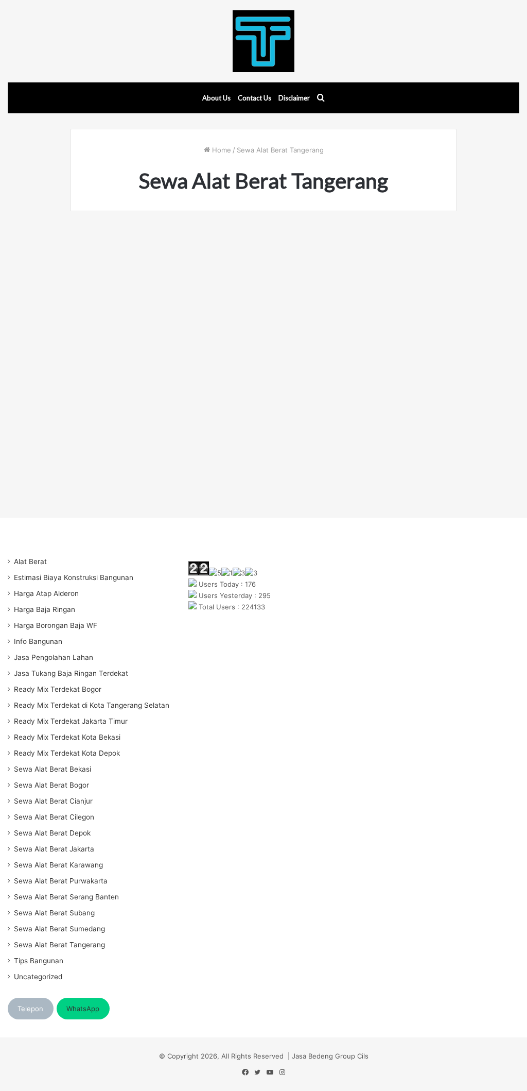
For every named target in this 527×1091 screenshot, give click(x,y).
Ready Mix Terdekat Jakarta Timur (71, 721)
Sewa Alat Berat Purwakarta (61, 881)
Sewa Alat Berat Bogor (51, 785)
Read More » (114, 451)
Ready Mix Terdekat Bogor (57, 689)
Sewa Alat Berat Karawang (58, 865)
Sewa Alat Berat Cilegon (54, 817)
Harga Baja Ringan (44, 609)
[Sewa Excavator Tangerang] (163, 333)
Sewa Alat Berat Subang (54, 913)
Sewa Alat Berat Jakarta (54, 849)
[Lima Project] (263, 41)
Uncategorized (38, 977)
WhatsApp (82, 1008)
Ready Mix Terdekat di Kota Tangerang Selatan (91, 705)
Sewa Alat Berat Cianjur (53, 801)
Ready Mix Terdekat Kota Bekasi (67, 737)
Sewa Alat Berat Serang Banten (66, 897)
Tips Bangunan (38, 961)
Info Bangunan (38, 641)
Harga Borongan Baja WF (55, 625)
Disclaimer (294, 98)
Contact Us (254, 98)
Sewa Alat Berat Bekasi (52, 769)
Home (220, 150)
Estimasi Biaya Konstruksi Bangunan (73, 577)
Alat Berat (30, 561)
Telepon (30, 1008)
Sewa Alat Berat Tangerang (59, 945)
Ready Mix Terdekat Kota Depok (67, 753)
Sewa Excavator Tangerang (162, 246)
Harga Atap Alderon (46, 593)
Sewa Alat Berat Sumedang (59, 929)
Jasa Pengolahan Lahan (53, 657)
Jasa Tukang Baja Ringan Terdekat (71, 673)
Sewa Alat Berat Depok (52, 833)
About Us (216, 98)
